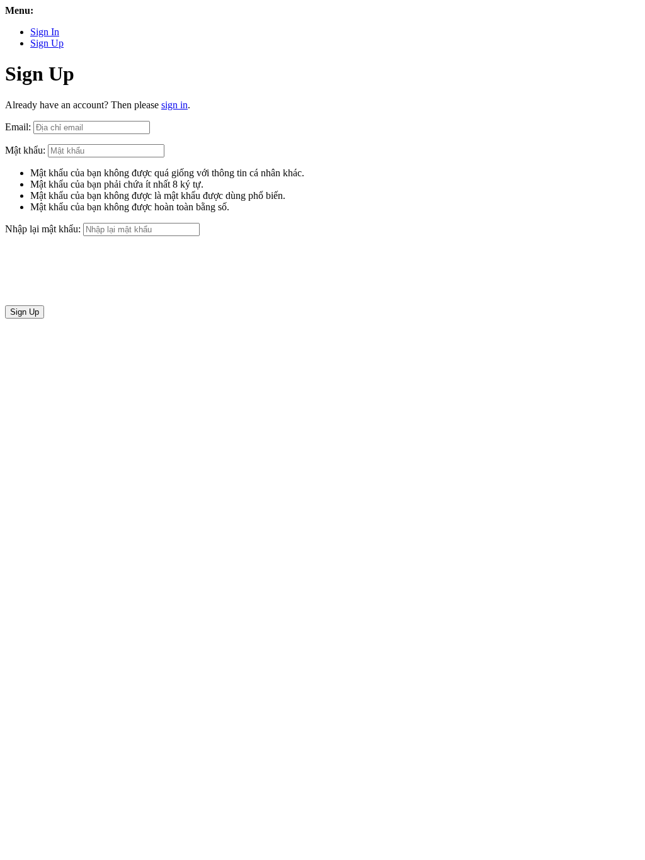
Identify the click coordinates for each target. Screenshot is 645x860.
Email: (18, 127)
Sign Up (47, 43)
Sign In (44, 31)
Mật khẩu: (25, 150)
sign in (174, 104)
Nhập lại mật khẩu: (43, 228)
